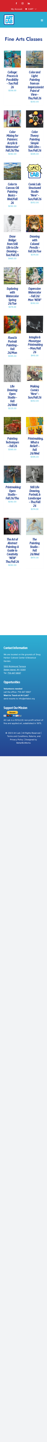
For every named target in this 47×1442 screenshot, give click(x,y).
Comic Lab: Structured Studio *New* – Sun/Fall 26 (34, 191)
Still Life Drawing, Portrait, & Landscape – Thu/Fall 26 (34, 496)
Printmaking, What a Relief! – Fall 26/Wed (35, 446)
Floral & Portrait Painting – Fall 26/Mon (12, 345)
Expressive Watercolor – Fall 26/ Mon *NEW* (34, 294)
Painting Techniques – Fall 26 (12, 442)
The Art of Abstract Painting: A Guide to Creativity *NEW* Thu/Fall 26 (12, 550)
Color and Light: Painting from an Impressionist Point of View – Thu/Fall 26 (36, 85)
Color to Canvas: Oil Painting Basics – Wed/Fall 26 (12, 193)
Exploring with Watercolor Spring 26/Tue (12, 296)
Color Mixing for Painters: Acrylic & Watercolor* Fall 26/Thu (12, 141)
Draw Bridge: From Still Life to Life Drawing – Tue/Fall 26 (12, 245)
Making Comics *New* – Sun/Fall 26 (34, 391)
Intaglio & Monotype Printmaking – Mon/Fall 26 (35, 344)
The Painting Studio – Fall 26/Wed (35, 546)
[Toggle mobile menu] (42, 20)
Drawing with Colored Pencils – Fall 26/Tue (34, 243)
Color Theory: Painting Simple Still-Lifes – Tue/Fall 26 (34, 141)
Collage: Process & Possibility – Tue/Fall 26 (12, 79)
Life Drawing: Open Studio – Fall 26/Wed (12, 395)
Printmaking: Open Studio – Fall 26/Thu (13, 492)
